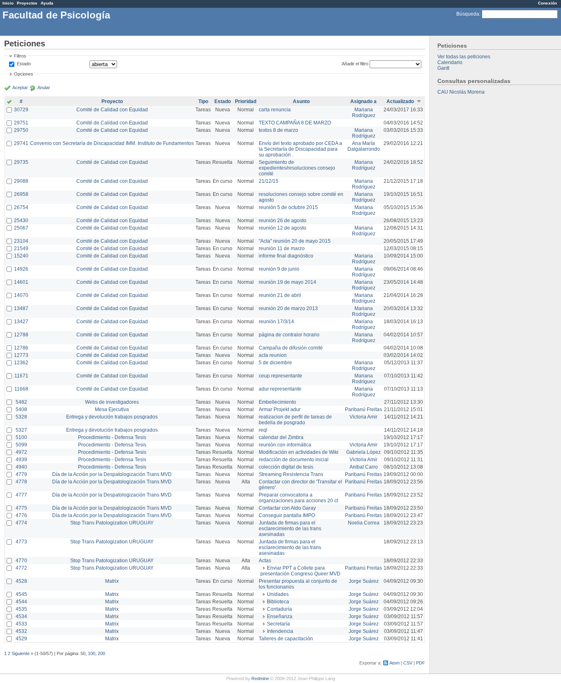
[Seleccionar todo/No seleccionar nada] (9, 102)
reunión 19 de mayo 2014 (287, 282)
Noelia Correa (363, 523)
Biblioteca (278, 602)
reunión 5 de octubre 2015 (288, 207)
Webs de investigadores (112, 402)
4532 (21, 631)
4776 (21, 515)
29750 (21, 130)
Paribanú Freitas (363, 409)
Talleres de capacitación (286, 639)
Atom (394, 662)
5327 (21, 430)
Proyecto (112, 101)
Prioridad (245, 101)
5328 (21, 417)
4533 (21, 624)
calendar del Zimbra (281, 437)
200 (101, 653)
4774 (21, 523)
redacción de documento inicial (294, 459)
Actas (265, 560)
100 (91, 653)
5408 (21, 409)
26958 (21, 194)
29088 (21, 181)
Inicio (8, 3)
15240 (21, 256)
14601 (21, 282)
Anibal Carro (363, 467)
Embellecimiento (277, 402)
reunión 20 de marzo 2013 (288, 308)
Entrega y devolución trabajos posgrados (112, 417)
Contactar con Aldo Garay (287, 508)
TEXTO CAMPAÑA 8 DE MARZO (295, 123)
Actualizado (400, 101)
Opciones (23, 73)
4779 (21, 474)
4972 (21, 452)
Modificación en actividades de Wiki (298, 452)
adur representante (280, 389)
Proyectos (27, 3)
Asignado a (363, 101)
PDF (420, 662)
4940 (21, 467)
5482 (21, 402)
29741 (21, 143)
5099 (21, 445)
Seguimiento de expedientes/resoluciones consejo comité (297, 168)
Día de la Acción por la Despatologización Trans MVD (112, 474)
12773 (21, 355)
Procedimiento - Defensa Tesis (112, 437)
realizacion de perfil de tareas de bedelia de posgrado (295, 419)
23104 (21, 241)
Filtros (20, 55)
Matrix (112, 581)
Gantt (443, 68)
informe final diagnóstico (286, 256)
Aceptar (20, 87)
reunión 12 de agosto (282, 228)
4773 (21, 542)
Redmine (260, 678)
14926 (21, 269)
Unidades (278, 594)
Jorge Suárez (364, 581)
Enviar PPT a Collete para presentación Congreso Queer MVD (300, 571)
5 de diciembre (275, 363)
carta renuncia (275, 110)
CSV (407, 662)
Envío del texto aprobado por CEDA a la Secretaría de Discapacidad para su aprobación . (300, 149)
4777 (21, 495)
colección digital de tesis (286, 467)
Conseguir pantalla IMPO (287, 515)
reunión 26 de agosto (282, 220)
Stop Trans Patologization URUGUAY (112, 523)
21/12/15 (268, 181)
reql (263, 430)
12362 (21, 363)
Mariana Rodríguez (363, 112)
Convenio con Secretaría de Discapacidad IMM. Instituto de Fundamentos (112, 143)
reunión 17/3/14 (276, 321)
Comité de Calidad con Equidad (112, 110)
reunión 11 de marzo (282, 248)
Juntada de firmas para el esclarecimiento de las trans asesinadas (290, 528)
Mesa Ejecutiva (112, 409)
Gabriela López (363, 452)
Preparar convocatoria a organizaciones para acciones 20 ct (298, 498)
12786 (21, 348)
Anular (43, 87)
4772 (21, 568)
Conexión (547, 3)
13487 (21, 308)
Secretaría (278, 624)
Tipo (203, 101)
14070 (21, 295)
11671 (21, 376)
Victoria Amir (363, 417)
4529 (21, 639)
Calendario (449, 62)
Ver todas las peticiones (463, 57)
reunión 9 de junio (279, 269)
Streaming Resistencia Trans (291, 474)
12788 (21, 335)
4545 (21, 594)
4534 (21, 616)
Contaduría (279, 609)
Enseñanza (279, 616)
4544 (21, 602)
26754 (21, 207)
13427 (21, 321)
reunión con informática (285, 445)
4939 (21, 459)
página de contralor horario (289, 335)
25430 (21, 220)
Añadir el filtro (355, 63)
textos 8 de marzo (278, 130)
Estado (24, 63)
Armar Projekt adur (280, 409)
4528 (21, 581)
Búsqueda (467, 14)
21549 (21, 248)
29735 (21, 162)
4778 (21, 482)
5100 (21, 437)
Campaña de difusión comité (291, 348)
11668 (21, 389)
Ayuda (47, 3)
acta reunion (273, 355)
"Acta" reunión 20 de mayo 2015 (295, 241)
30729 (21, 110)
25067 (21, 228)
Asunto (301, 101)
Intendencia (280, 631)
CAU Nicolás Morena (461, 92)
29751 (21, 123)
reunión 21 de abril (280, 295)
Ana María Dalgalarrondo (363, 146)
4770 (21, 560)
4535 (21, 609)
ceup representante (280, 376)
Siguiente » (22, 653)
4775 (21, 508)
